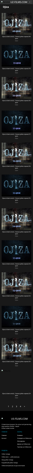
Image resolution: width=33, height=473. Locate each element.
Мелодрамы (21, 441)
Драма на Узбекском (23, 444)
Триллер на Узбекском (24, 447)
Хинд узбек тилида (7, 460)
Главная (4, 435)
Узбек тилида (6, 454)
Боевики (20, 435)
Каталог (4, 438)
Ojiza (16, 41)
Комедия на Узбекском (24, 438)
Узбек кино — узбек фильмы (10, 457)
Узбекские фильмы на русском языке (13, 465)
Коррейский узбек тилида (10, 463)
